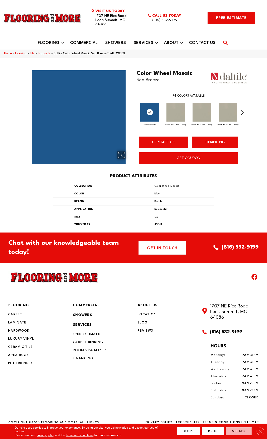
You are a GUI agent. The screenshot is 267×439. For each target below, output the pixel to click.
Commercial (84, 43)
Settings (238, 431)
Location (146, 314)
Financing (83, 358)
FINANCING (215, 142)
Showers (115, 43)
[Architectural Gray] (175, 112)
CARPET (15, 314)
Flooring (48, 43)
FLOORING (18, 305)
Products (44, 53)
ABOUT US (147, 305)
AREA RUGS (18, 355)
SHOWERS (82, 315)
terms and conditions (79, 435)
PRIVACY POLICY (158, 422)
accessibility (187, 422)
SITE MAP (251, 422)
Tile (32, 53)
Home (8, 53)
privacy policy (45, 435)
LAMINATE (17, 322)
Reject (213, 431)
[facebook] (254, 277)
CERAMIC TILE (20, 347)
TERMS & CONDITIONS (221, 422)
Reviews (145, 330)
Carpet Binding (88, 342)
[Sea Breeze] (149, 112)
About (171, 43)
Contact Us (202, 43)
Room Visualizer (89, 350)
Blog (142, 322)
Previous (134, 106)
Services (143, 43)
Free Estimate (86, 334)
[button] (62, 42)
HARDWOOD (18, 330)
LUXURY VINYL (21, 339)
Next (242, 106)
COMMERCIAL (86, 305)
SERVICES (82, 325)
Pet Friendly (20, 363)
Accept (189, 431)
